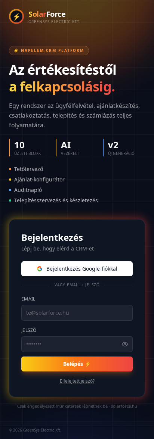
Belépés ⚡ (77, 363)
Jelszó (29, 330)
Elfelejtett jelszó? (77, 381)
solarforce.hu (124, 406)
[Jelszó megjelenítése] (125, 344)
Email (28, 299)
